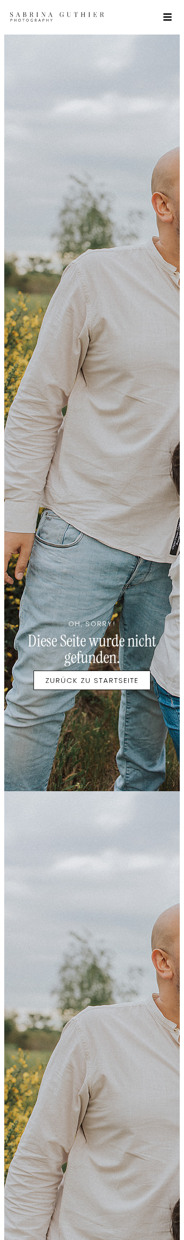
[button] (167, 17)
